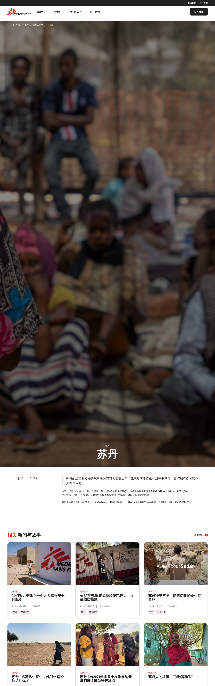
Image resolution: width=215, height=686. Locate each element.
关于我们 (57, 11)
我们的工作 (76, 11)
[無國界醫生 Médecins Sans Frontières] (19, 12)
